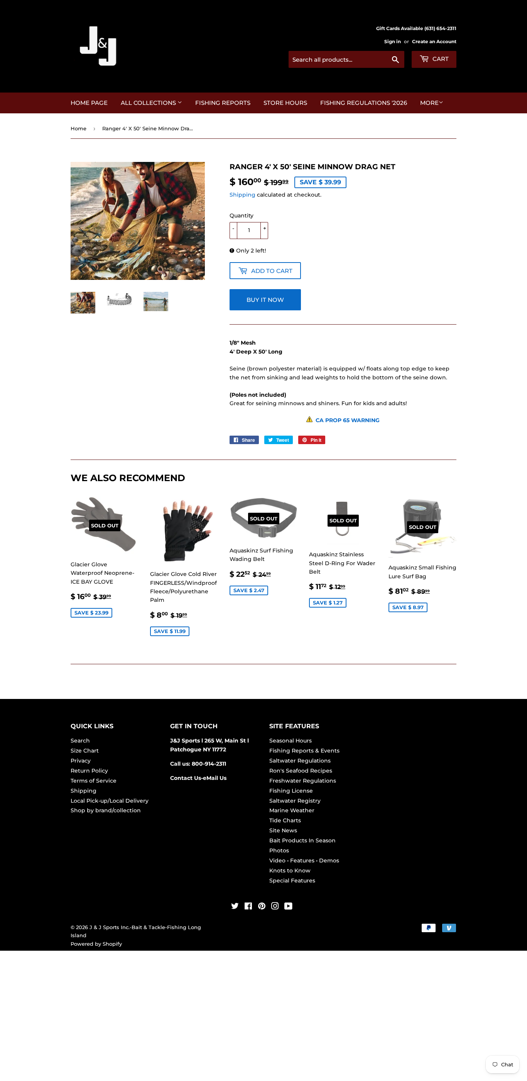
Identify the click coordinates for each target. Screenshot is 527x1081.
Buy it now (265, 299)
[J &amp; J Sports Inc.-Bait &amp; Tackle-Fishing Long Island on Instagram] (275, 907)
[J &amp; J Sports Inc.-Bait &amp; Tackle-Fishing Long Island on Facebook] (248, 907)
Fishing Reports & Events (304, 750)
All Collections (149, 102)
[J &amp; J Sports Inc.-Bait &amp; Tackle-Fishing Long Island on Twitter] (235, 907)
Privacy (81, 760)
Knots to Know (290, 870)
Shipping (242, 194)
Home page (89, 102)
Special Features (292, 880)
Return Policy (89, 770)
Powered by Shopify (96, 944)
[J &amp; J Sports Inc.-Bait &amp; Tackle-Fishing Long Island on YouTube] (288, 907)
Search (80, 740)
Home (78, 128)
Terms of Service (94, 780)
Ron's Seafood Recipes (300, 770)
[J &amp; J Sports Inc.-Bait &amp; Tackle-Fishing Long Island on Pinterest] (262, 907)
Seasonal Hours (290, 740)
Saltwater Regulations (300, 760)
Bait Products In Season (302, 840)
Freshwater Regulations (302, 780)
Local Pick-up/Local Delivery (110, 800)
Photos (279, 850)
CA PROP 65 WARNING (346, 420)
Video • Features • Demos (304, 860)
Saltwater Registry (295, 800)
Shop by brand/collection (106, 810)
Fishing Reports (222, 102)
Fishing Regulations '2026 (363, 102)
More (429, 102)
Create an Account (434, 41)
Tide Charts (285, 820)
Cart (440, 58)
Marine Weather (291, 810)
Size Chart (85, 750)
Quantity (241, 215)
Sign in (392, 41)
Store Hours (285, 102)
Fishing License (291, 790)
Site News (283, 830)
